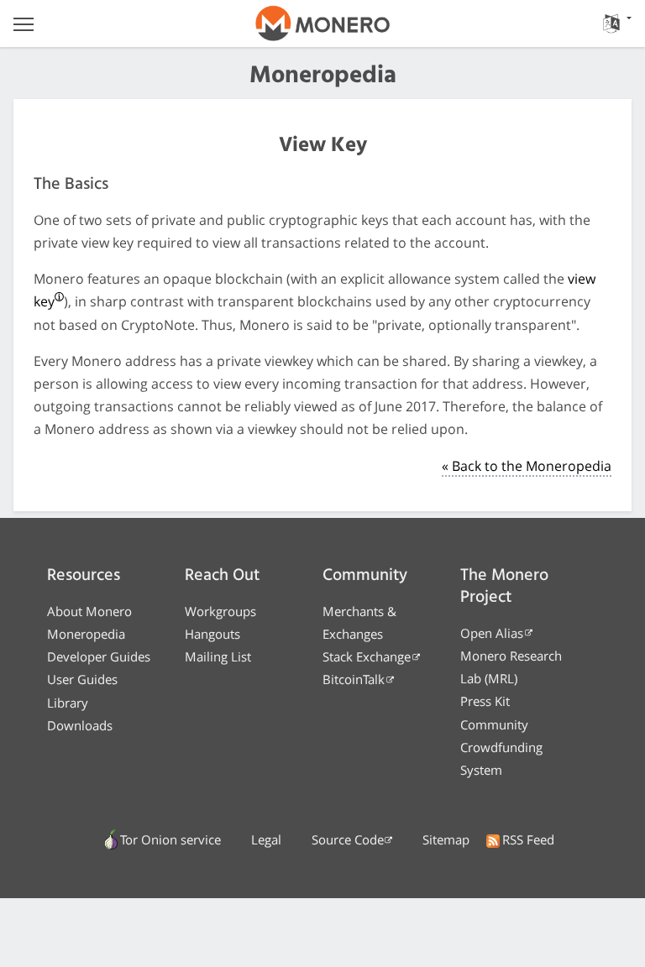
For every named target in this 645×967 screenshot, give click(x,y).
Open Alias (491, 633)
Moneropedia (86, 633)
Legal (266, 839)
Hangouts (212, 633)
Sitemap (445, 839)
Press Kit (485, 701)
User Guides (82, 679)
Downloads (80, 725)
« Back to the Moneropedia (526, 466)
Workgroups (220, 611)
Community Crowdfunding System (501, 747)
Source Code (348, 839)
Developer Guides (98, 656)
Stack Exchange (366, 656)
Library (67, 702)
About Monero (89, 611)
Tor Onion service (170, 839)
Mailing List (218, 656)
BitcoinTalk (353, 679)
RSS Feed (528, 839)
